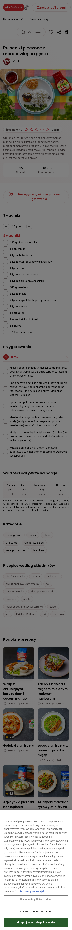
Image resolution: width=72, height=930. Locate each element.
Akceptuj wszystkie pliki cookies (35, 922)
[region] (36, 870)
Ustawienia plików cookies (36, 899)
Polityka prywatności (31, 891)
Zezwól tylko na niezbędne (36, 911)
